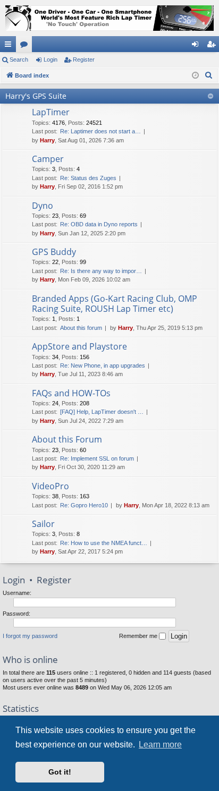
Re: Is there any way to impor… (101, 271)
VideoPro (50, 486)
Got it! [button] (59, 772)
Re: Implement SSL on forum (97, 458)
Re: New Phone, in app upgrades (102, 365)
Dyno (42, 205)
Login (50, 59)
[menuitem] (209, 75)
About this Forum (67, 439)
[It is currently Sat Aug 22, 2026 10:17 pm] (195, 76)
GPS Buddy (54, 252)
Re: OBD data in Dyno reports (99, 224)
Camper (48, 159)
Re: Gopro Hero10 (84, 505)
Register (84, 59)
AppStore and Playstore (79, 346)
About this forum (81, 328)
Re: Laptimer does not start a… (100, 131)
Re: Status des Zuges (88, 178)
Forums (26, 46)
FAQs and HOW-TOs (71, 393)
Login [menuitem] (197, 46)
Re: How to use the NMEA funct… (103, 543)
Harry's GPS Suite (35, 96)
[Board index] (109, 18)
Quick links (10, 46)
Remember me (139, 636)
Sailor (43, 524)
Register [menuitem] (213, 46)
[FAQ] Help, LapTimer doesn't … (102, 412)
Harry (47, 140)
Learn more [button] (160, 744)
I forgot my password (30, 636)
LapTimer (51, 112)
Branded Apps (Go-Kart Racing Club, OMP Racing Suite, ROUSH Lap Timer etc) (114, 303)
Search (19, 59)
